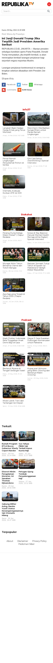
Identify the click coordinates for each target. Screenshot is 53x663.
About (10, 541)
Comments (11, 90)
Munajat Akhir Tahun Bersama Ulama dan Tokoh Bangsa (12, 265)
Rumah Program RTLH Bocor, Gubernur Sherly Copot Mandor (10, 449)
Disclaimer (22, 541)
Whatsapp (38, 84)
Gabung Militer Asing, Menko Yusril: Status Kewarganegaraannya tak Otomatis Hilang (12, 512)
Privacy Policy (39, 541)
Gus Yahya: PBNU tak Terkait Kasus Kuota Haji (25, 449)
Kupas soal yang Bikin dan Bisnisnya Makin (38, 371)
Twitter (25, 84)
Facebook (11, 84)
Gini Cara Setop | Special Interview (37, 160)
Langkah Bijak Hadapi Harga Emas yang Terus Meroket (14, 130)
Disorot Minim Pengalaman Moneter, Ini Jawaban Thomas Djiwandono (8, 479)
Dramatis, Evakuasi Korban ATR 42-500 (12, 192)
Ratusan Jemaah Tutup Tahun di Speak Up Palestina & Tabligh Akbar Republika (38, 266)
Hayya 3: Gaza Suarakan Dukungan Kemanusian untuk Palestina (38, 340)
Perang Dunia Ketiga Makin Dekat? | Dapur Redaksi (13, 235)
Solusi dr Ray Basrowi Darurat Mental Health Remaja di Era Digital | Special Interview (38, 236)
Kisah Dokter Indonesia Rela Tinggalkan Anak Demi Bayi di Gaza (14, 340)
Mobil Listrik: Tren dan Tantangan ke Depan (13, 402)
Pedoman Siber (26, 544)
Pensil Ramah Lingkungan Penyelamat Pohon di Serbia (13, 161)
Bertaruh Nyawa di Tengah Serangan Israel (14, 369)
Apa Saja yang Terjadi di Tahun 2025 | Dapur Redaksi (14, 296)
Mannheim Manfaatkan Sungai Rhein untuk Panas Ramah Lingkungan (38, 131)
